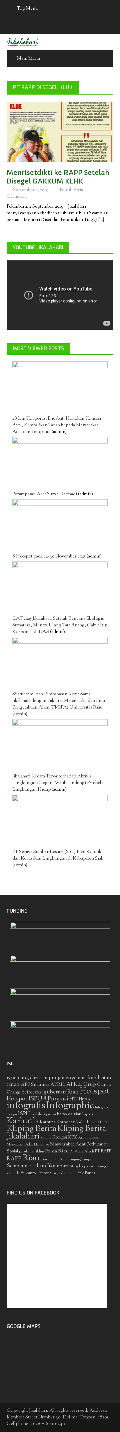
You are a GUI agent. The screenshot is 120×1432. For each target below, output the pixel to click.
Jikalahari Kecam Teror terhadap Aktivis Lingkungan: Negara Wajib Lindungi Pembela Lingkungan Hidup (57, 783)
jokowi (51, 1114)
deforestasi (32, 1092)
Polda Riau (57, 1151)
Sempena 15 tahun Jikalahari (38, 1166)
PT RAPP (103, 1151)
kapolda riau (69, 1114)
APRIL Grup (81, 1084)
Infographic (70, 1106)
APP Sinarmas (35, 1085)
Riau (31, 1158)
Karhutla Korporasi (57, 1122)
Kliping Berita (31, 1129)
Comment (17, 196)
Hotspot (94, 1091)
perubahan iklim (31, 1151)
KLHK (102, 1122)
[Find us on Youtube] (67, 26)
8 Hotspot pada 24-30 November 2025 (49, 556)
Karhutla (23, 1121)
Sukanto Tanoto (35, 1173)
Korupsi (59, 1137)
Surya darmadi (62, 1173)
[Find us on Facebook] (41, 26)
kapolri (87, 1114)
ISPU (24, 1114)
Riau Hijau (49, 1159)
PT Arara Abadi (82, 1151)
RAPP (14, 1159)
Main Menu (28, 58)
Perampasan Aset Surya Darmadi (44, 494)
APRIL (57, 1085)
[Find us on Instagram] (80, 26)
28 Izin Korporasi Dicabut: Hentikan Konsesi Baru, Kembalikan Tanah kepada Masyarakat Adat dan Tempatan (56, 425)
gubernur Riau (61, 1092)
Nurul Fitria (71, 190)
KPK (72, 1137)
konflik (46, 1137)
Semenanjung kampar (76, 1159)
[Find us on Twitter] (54, 26)
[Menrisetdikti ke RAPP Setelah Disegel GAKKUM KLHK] (60, 132)
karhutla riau (86, 1122)
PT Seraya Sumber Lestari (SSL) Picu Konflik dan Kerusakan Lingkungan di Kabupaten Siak (57, 855)
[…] (100, 220)
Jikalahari (38, 1114)
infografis (26, 1106)
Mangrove (41, 1144)
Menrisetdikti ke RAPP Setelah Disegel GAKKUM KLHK (58, 177)
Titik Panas (85, 1173)
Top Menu (27, 8)
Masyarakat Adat (68, 1144)
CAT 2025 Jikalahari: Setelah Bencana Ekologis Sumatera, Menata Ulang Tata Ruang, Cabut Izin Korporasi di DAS (59, 625)
